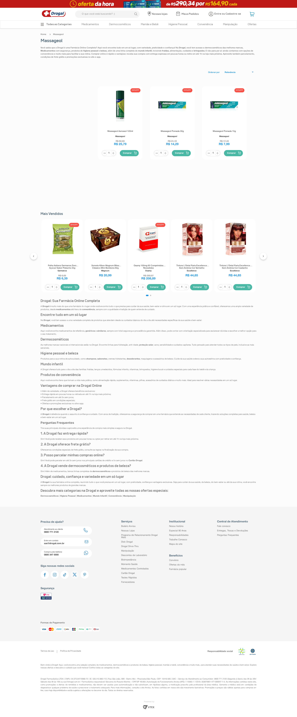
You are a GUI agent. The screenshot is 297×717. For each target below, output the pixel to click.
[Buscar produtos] (136, 14)
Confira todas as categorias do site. (104, 668)
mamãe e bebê (169, 665)
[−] (104, 153)
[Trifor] (148, 4)
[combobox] (107, 14)
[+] (113, 153)
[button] (252, 14)
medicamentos (105, 665)
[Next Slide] (263, 256)
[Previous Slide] (33, 256)
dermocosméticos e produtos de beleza (130, 665)
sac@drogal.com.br (71, 682)
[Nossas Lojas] (150, 14)
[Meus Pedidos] (178, 14)
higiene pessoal (155, 665)
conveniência (182, 665)
